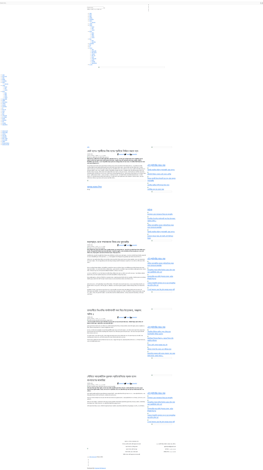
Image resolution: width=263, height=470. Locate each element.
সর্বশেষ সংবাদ (4, 76)
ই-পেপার (90, 64)
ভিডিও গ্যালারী (4, 138)
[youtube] (175, 9)
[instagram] (175, 7)
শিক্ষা (90, 45)
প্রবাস (93, 49)
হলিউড (93, 33)
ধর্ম (89, 46)
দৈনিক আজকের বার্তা (93, 457)
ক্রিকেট (93, 27)
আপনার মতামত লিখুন (94, 186)
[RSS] (175, 11)
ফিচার (90, 39)
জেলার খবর (93, 22)
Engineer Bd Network (100, 468)
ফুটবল (93, 28)
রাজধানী (93, 60)
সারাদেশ (90, 21)
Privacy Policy (5, 143)
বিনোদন (90, 31)
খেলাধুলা (90, 25)
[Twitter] (175, 6)
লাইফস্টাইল (94, 42)
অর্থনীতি (90, 24)
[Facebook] (175, 4)
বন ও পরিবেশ (4, 117)
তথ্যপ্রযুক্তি (91, 43)
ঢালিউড (93, 36)
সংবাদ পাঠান (4, 135)
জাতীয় (90, 16)
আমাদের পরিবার (4, 132)
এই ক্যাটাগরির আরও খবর (156, 165)
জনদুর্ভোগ (4, 105)
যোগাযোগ (4, 134)
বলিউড (93, 34)
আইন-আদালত (94, 52)
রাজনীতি (90, 18)
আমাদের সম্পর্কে (5, 131)
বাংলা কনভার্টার (4, 140)
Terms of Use (5, 144)
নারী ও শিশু (93, 55)
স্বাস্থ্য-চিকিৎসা (94, 63)
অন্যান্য (93, 30)
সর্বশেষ (90, 15)
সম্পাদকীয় (93, 61)
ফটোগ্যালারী (4, 137)
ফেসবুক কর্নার (94, 58)
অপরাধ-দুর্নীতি (94, 51)
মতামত (93, 57)
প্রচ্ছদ (90, 13)
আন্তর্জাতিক (91, 19)
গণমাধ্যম (93, 54)
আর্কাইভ (3, 141)
